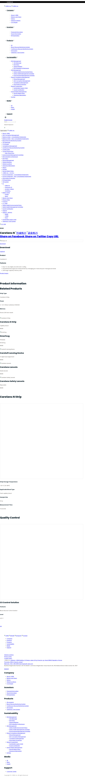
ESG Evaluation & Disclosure (21, 68)
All (11, 45)
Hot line (13, 97)
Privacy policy (8, 656)
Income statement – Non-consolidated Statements (16, 176)
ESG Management (16, 61)
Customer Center (11, 771)
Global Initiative (18, 66)
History (13, 19)
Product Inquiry (4, 273)
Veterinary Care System (17, 52)
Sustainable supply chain (9, 219)
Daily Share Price (9, 153)
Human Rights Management (19, 91)
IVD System (14, 51)
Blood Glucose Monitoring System (20, 47)
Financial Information (17, 32)
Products (10, 41)
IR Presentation (15, 35)
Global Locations (15, 20)
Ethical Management (19, 79)
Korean (10, 120)
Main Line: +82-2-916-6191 (11, 664)
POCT (6, 218)
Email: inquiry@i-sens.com (25, 664)
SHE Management (16, 70)
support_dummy (7, 212)
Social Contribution (19, 90)
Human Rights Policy (19, 93)
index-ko (7, 185)
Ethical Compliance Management (20, 77)
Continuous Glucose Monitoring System (22, 49)
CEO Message (17, 63)
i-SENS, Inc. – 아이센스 (8, 173)
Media (9, 101)
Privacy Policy (6, 200)
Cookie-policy (8, 658)
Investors (10, 27)
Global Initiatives (7, 162)
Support (9, 114)
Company (10, 10)
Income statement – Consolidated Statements (15, 175)
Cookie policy (6, 149)
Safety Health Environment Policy (18, 728)
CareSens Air (10, 2)
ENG (5, 669)
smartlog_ (8, 191)
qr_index (4, 203)
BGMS (6, 214)
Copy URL (53, 236)
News (12, 107)
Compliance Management (21, 82)
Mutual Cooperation (16, 86)
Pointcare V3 (8, 187)
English (6, 120)
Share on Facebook (12, 236)
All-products (10, 702)
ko (3, 183)
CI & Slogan (14, 22)
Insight (13, 109)
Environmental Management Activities (24, 75)
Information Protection (20, 84)
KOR (7, 669)
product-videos (9, 189)
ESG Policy (16, 65)
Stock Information (16, 34)
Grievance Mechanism (20, 95)
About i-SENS (14, 15)
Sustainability (11, 57)
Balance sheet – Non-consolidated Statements (15, 139)
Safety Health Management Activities (24, 74)
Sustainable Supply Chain (21, 88)
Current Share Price (7, 151)
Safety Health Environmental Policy (23, 72)
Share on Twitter (36, 236)
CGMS (6, 216)
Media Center (6, 192)
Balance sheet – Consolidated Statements (14, 137)
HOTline (4, 169)
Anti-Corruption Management (22, 81)
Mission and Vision (16, 17)
